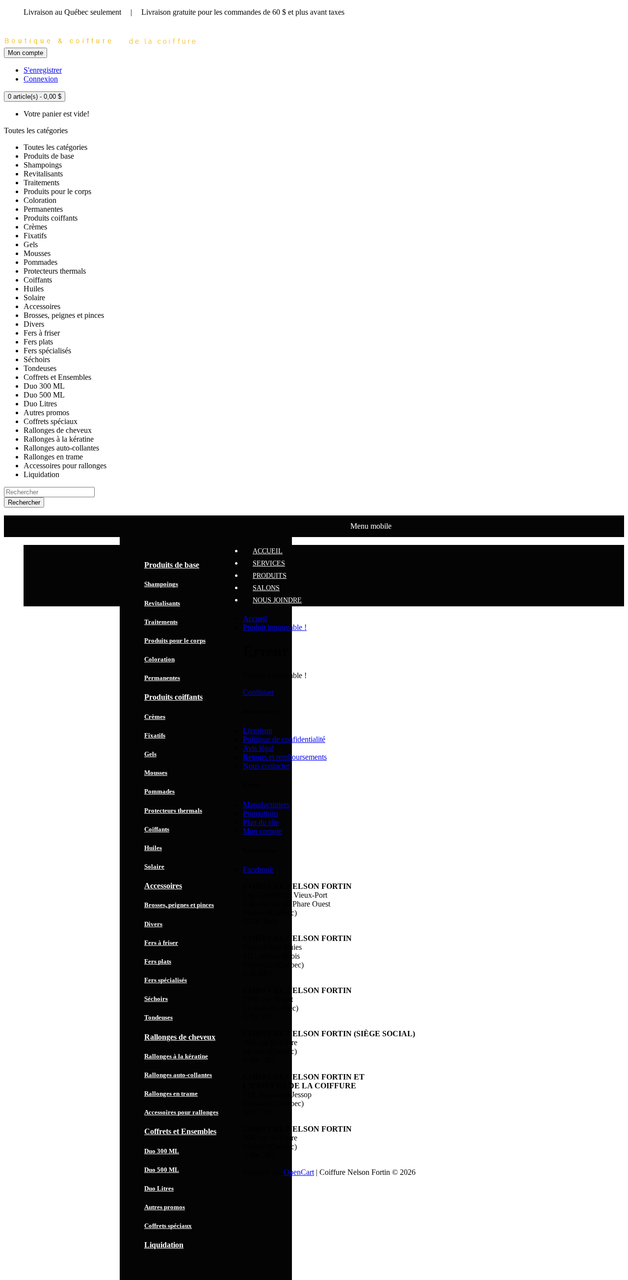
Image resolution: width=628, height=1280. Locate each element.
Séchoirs (156, 998)
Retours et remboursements (285, 757)
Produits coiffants (173, 697)
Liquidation (163, 1245)
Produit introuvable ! (275, 627)
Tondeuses (158, 1017)
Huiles (153, 848)
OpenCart (299, 1172)
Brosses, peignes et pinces (179, 905)
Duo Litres (159, 1188)
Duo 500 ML (161, 1169)
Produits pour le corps (175, 640)
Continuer (258, 692)
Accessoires (163, 886)
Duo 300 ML (161, 1151)
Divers (153, 924)
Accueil (255, 618)
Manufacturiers (266, 804)
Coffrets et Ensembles (180, 1131)
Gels (150, 754)
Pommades (159, 791)
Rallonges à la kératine (176, 1056)
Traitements (161, 622)
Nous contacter (266, 766)
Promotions (260, 813)
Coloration (159, 659)
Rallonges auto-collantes (178, 1075)
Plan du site (261, 822)
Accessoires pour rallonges (181, 1112)
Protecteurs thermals (173, 810)
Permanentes (162, 678)
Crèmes (154, 716)
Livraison (257, 730)
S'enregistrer (43, 70)
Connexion (41, 79)
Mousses (155, 772)
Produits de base (171, 565)
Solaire (154, 866)
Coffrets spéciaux (168, 1225)
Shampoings (161, 584)
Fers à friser (161, 942)
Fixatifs (154, 735)
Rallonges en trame (171, 1093)
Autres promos (164, 1207)
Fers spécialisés (165, 980)
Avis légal (258, 748)
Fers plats (157, 961)
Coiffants (156, 829)
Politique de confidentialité (284, 739)
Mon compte (262, 831)
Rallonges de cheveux (179, 1037)
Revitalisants (162, 603)
